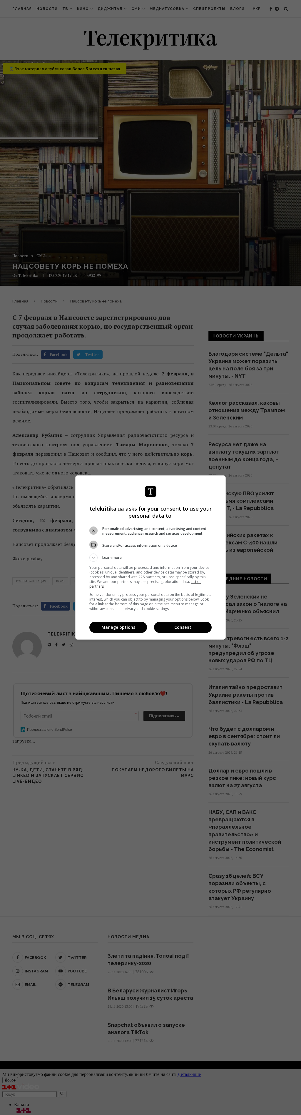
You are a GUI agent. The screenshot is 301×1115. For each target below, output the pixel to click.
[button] (150, 558)
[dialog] (150, 557)
